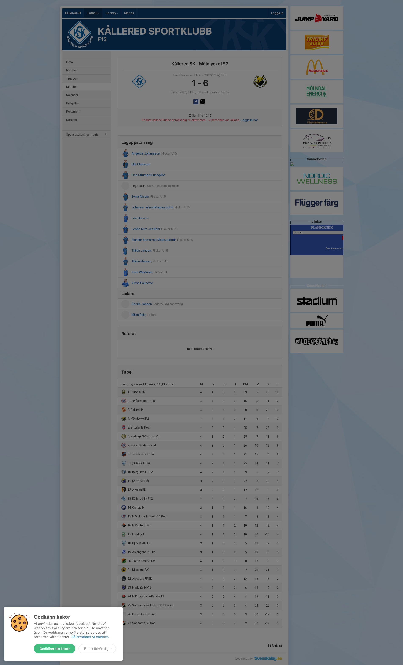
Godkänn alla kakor (55, 649)
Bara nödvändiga (97, 649)
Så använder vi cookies (90, 637)
